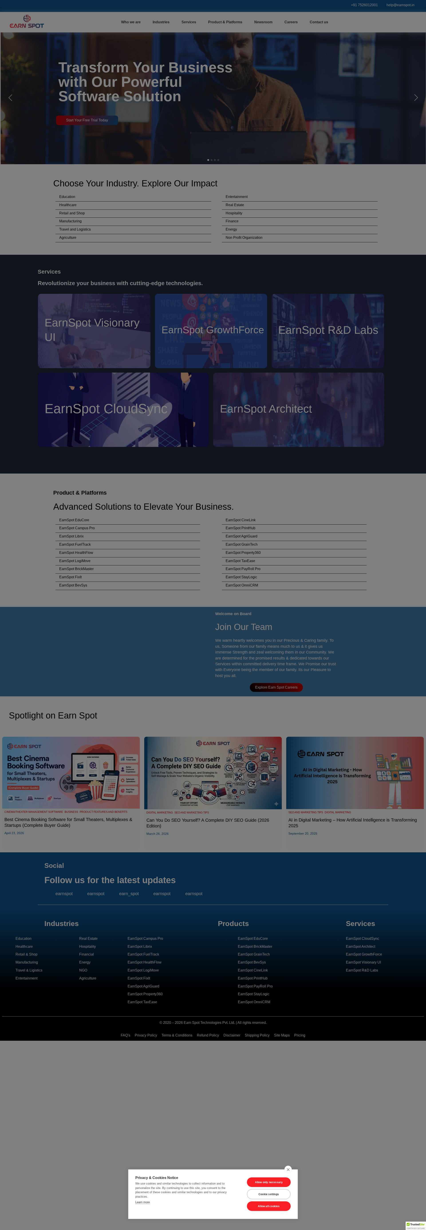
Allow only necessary (269, 1182)
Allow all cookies (269, 1206)
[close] (288, 1169)
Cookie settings (268, 1194)
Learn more (142, 1202)
